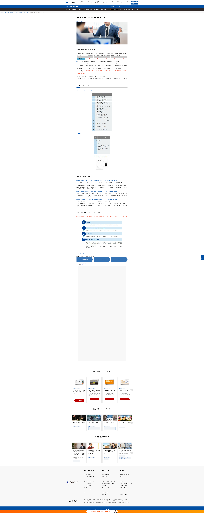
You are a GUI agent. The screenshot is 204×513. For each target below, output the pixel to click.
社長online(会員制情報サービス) (108, 483)
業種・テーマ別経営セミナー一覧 (108, 481)
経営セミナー (104, 478)
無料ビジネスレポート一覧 (89, 481)
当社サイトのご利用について (89, 499)
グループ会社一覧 (123, 485)
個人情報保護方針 (87, 500)
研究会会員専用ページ (106, 492)
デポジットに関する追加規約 (116, 499)
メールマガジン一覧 (87, 485)
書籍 (85, 492)
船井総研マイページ (106, 489)
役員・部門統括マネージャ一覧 (126, 483)
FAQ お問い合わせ (122, 500)
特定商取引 (126, 499)
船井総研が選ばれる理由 (125, 474)
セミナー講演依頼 (99, 502)
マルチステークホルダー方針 (123, 502)
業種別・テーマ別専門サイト (89, 489)
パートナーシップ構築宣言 (111, 502)
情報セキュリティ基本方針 (111, 500)
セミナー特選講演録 (87, 483)
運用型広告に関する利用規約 (102, 499)
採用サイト (122, 492)
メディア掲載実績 (123, 489)
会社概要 (122, 478)
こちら (85, 263)
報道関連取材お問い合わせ (89, 502)
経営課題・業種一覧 (87, 474)
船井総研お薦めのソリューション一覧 (91, 478)
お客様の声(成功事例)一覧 (89, 476)
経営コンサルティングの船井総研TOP (8, 12)
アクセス (122, 476)
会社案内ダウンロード (124, 494)
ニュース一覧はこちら (114, 9)
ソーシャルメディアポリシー (98, 500)
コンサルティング (105, 487)
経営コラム (104, 494)
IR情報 (121, 481)
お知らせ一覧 (122, 487)
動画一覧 (85, 487)
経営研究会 (104, 485)
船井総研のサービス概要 (106, 474)
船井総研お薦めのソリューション (22, 12)
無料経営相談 (104, 476)
